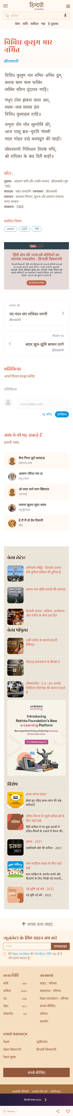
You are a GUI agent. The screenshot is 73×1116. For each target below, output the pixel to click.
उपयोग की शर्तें (39, 1091)
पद (15, 999)
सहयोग (44, 1022)
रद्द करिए (47, 415)
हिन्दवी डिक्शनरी (46, 1050)
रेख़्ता (6, 1042)
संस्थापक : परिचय (50, 991)
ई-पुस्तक (53, 24)
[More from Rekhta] (68, 6)
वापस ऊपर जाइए (40, 924)
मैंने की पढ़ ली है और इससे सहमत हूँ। (35, 956)
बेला (17, 24)
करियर (44, 1014)
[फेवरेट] (68, 1111)
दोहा (15, 1006)
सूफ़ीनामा (41, 1042)
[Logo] (36, 6)
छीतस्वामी (11, 62)
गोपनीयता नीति (43, 954)
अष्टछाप (11, 229)
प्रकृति (24, 229)
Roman (11, 1111)
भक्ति (36, 229)
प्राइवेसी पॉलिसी (20, 1091)
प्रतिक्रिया (62, 415)
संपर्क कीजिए (47, 1006)
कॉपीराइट (55, 1091)
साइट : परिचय (48, 984)
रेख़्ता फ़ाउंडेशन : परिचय (54, 999)
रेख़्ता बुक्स (9, 1057)
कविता (34, 24)
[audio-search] (65, 15)
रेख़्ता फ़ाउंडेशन (20, 954)
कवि (25, 24)
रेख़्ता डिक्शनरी (12, 1050)
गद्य (43, 24)
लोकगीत (15, 1014)
